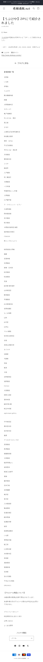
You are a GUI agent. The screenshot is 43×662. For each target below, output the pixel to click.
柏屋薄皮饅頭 (8, 531)
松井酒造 (7, 272)
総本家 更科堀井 (9, 286)
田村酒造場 (7, 214)
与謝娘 (6, 359)
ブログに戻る (23, 63)
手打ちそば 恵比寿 (10, 150)
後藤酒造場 (7, 454)
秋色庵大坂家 (8, 136)
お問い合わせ (8, 621)
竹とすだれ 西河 (10, 118)
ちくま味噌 (7, 313)
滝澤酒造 (7, 263)
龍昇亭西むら (8, 463)
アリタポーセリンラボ (11, 440)
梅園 (5, 254)
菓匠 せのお (8, 141)
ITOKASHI (7, 236)
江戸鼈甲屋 (7, 200)
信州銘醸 (7, 490)
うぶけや (5, 37)
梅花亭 (6, 168)
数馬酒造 (7, 295)
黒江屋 (6, 123)
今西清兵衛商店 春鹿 (11, 227)
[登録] (31, 638)
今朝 (5, 372)
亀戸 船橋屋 (8, 114)
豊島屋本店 (7, 159)
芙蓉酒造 (7, 444)
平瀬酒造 (7, 299)
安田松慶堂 (7, 309)
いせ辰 (6, 82)
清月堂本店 (7, 431)
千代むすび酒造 (9, 581)
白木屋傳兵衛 (8, 304)
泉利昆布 (7, 467)
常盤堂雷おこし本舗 (10, 191)
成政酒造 (7, 563)
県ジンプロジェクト (10, 241)
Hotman (6, 386)
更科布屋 (7, 399)
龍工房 (6, 544)
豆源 (5, 281)
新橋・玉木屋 (8, 268)
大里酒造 (7, 458)
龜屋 (5, 435)
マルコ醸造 (7, 331)
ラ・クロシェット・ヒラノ (13, 204)
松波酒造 (7, 277)
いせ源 (6, 535)
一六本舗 (7, 186)
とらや (6, 164)
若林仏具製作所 (9, 345)
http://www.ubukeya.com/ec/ (11, 55)
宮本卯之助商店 (9, 336)
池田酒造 (7, 381)
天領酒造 (7, 154)
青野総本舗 (7, 540)
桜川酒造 (7, 223)
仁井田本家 (7, 549)
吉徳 (5, 340)
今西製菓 (7, 182)
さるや (6, 127)
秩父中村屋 (7, 409)
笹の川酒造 (7, 576)
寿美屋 (6, 558)
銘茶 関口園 (8, 404)
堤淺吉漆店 (7, 513)
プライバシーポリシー (11, 612)
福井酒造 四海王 (9, 232)
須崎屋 (6, 354)
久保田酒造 (7, 209)
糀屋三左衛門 (8, 472)
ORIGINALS (7, 585)
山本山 (6, 327)
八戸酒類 (7, 173)
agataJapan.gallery (10, 413)
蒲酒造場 (7, 567)
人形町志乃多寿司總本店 (12, 132)
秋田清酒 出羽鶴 (9, 249)
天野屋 (6, 77)
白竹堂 (6, 322)
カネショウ (7, 109)
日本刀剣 (7, 485)
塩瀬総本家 (7, 522)
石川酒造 (7, 218)
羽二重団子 (7, 177)
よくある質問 (8, 625)
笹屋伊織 (7, 259)
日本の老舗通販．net (23, 658)
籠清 (5, 368)
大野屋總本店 (8, 104)
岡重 (5, 100)
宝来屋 (6, 572)
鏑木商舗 (7, 517)
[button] (4, 8)
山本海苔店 (7, 290)
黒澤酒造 (7, 449)
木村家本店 (7, 554)
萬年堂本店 (7, 426)
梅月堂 (6, 494)
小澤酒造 (7, 195)
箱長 (5, 526)
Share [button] (5, 32)
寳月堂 (6, 499)
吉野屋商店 (7, 377)
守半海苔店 (7, 422)
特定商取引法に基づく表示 (13, 616)
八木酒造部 (7, 504)
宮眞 (5, 363)
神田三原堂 (7, 395)
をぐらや (7, 349)
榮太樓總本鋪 (8, 95)
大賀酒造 (7, 390)
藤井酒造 (7, 481)
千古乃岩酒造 (8, 145)
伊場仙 (6, 86)
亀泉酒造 (7, 508)
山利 (5, 318)
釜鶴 (5, 476)
